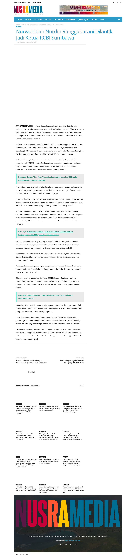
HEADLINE (38, 20)
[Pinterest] (28, 48)
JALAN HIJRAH (84, 20)
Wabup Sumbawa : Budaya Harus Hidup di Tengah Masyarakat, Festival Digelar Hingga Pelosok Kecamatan (48, 436)
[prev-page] (80, 386)
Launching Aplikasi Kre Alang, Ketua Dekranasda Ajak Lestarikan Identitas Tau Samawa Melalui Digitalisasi (72, 436)
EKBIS (18, 457)
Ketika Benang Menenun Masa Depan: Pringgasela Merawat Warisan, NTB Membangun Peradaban (49, 489)
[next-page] (83, 386)
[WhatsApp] (33, 48)
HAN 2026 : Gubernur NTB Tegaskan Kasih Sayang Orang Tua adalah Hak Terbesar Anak (26, 489)
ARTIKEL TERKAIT (23, 385)
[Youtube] (120, 2)
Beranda (18, 24)
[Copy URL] (52, 48)
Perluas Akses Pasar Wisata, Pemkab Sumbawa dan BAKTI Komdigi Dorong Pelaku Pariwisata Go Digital (72, 409)
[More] (57, 48)
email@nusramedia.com (72, 540)
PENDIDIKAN (70, 20)
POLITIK (28, 20)
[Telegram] (42, 48)
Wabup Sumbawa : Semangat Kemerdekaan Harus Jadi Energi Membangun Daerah (49, 408)
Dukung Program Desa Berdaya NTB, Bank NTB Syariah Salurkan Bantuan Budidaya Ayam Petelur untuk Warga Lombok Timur (26, 463)
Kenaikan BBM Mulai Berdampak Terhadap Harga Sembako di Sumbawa (31, 361)
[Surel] (47, 48)
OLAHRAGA (59, 20)
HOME (20, 20)
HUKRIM (48, 20)
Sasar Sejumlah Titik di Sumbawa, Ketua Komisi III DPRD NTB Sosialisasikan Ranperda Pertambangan (71, 462)
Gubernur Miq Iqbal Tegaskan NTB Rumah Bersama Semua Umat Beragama (49, 461)
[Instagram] (114, 2)
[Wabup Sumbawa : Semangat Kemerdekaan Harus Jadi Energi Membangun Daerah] (50, 397)
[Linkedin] (38, 48)
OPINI (94, 20)
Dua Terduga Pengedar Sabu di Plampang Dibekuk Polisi (72, 361)
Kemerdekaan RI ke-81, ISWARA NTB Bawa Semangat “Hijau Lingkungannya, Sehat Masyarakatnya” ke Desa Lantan (26, 410)
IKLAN (102, 20)
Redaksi (22, 42)
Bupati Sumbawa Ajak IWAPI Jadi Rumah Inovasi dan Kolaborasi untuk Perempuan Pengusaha (25, 436)
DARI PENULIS (34, 385)
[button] (119, 19)
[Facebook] (111, 2)
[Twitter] (117, 2)
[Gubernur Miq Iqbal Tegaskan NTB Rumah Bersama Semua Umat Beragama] (50, 450)
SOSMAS (24, 24)
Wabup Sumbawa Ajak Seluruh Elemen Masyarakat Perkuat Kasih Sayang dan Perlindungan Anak (73, 489)
